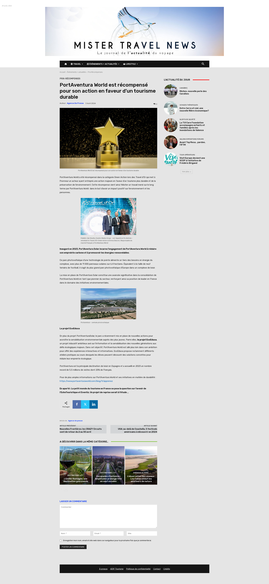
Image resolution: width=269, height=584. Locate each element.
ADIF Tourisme (116, 569)
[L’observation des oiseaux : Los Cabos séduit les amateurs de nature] (141, 465)
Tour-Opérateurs (187, 155)
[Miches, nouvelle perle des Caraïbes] (171, 91)
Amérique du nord (141, 473)
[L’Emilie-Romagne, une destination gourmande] (76, 465)
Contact (157, 569)
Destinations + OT (75, 475)
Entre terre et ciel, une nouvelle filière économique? (194, 109)
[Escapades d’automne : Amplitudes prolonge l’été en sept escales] (108, 465)
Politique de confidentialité (138, 569)
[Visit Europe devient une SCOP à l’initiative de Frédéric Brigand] (171, 159)
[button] (203, 64)
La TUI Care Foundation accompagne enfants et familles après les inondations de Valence (192, 126)
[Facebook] (77, 404)
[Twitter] (85, 404)
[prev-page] (61, 489)
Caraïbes (183, 88)
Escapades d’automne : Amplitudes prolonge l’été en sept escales (108, 479)
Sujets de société (187, 119)
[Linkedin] (93, 404)
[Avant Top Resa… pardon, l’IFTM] (171, 142)
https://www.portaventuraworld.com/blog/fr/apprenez (86, 381)
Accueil (62, 72)
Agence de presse (75, 103)
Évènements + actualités (76, 72)
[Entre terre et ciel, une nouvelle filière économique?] (171, 108)
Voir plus (185, 171)
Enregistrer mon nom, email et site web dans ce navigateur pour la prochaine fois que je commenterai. (107, 540)
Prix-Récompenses (95, 72)
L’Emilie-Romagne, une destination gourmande (75, 480)
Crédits (166, 569)
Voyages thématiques (189, 105)
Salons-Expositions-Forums (192, 139)
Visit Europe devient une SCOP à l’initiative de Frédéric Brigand (192, 160)
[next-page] (66, 489)
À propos (103, 569)
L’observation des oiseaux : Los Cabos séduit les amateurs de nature (141, 479)
